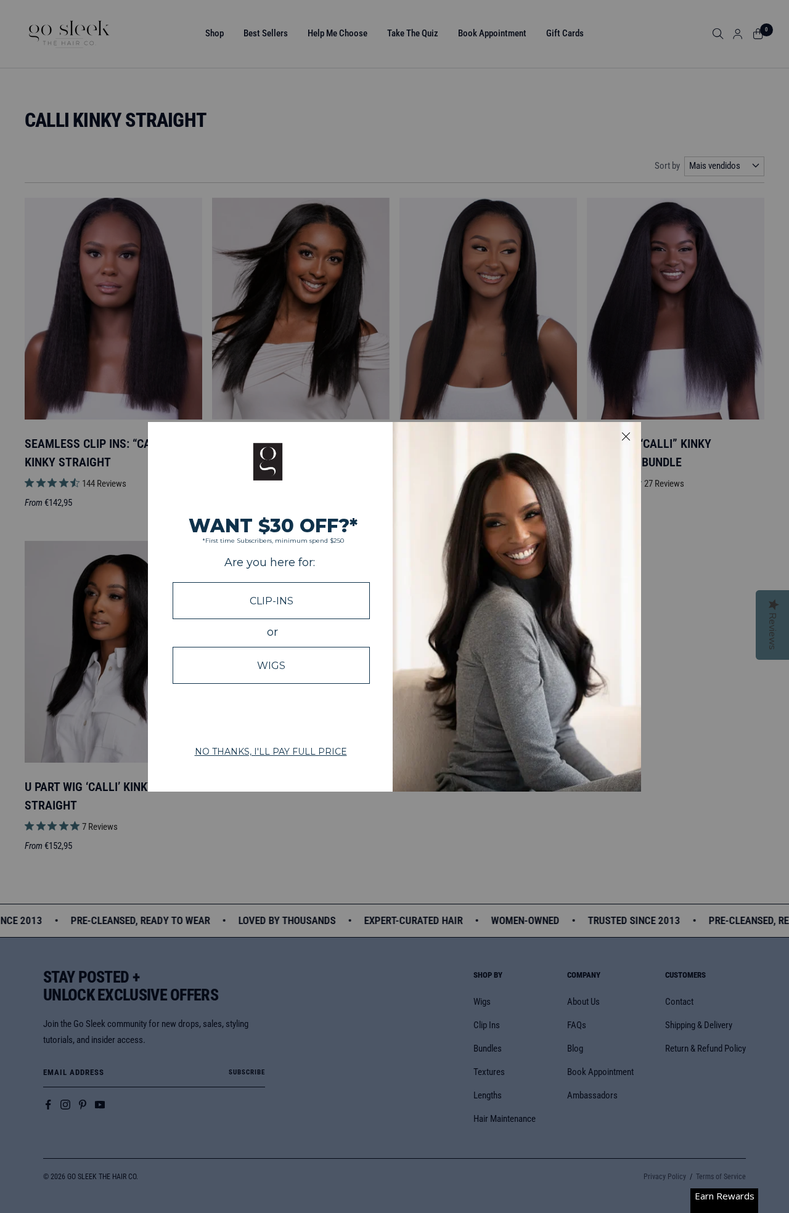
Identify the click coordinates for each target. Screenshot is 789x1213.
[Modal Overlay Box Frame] (394, 607)
